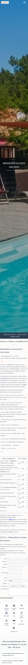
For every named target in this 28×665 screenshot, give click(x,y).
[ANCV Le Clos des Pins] (21, 621)
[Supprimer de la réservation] (1, 361)
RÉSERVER (5, 2)
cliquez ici (11, 519)
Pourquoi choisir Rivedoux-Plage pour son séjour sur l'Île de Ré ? (13, 654)
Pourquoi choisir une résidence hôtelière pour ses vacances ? (12, 661)
